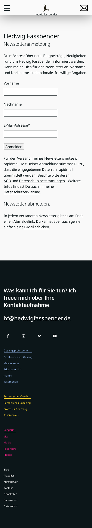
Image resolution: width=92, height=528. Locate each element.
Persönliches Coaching (17, 402)
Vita (6, 436)
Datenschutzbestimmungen (42, 180)
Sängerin (9, 429)
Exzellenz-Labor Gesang (18, 357)
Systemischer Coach (16, 396)
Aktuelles (9, 475)
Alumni (8, 375)
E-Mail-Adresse (17, 125)
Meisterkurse (11, 363)
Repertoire (10, 448)
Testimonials (11, 381)
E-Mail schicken (36, 226)
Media (7, 442)
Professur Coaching (15, 409)
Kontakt (8, 488)
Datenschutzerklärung (22, 191)
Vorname (11, 83)
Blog (6, 469)
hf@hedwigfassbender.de (37, 318)
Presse (8, 454)
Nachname (13, 104)
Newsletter (10, 494)
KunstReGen (11, 481)
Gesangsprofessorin (16, 350)
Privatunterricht (13, 369)
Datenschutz (11, 506)
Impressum (10, 500)
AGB (7, 180)
